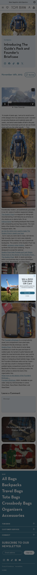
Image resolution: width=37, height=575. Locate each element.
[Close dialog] (34, 276)
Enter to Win (27, 292)
